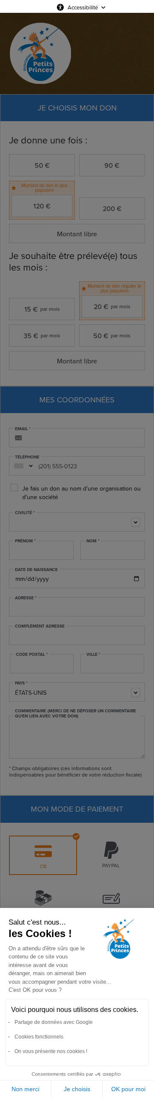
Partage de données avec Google (54, 1022)
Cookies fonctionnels (39, 1037)
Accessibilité (83, 7)
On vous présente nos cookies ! (51, 1051)
